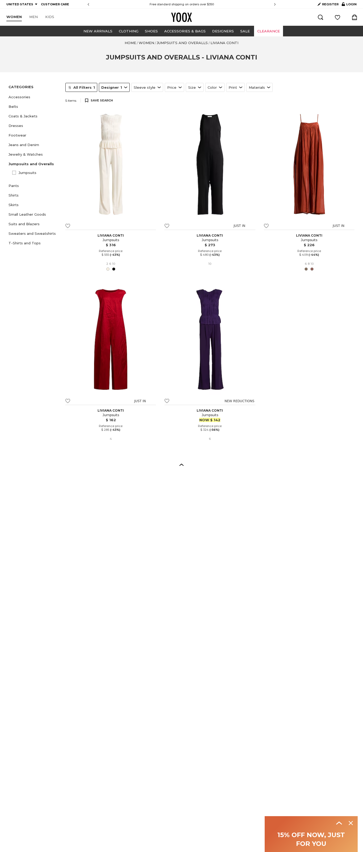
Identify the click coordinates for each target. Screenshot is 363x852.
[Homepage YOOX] (181, 17)
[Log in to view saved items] (337, 17)
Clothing (128, 31)
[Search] (320, 17)
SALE (245, 31)
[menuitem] (14, 17)
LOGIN (349, 5)
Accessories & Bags (185, 31)
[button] (34, 97)
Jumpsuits (27, 173)
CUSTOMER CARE (55, 4)
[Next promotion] (275, 4)
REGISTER (330, 4)
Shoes (151, 31)
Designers (223, 31)
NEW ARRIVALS (97, 31)
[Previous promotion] (88, 4)
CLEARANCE (268, 31)
